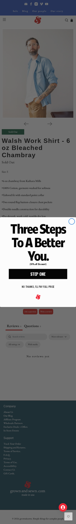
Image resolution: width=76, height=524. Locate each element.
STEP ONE (38, 274)
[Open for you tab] (63, 507)
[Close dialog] (72, 221)
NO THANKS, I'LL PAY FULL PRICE (38, 287)
